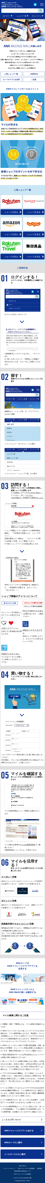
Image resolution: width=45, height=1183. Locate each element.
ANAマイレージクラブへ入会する (19, 1130)
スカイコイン (20, 923)
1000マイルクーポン (10, 654)
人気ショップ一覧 (11, 74)
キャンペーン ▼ (37, 16)
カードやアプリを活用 (11, 79)
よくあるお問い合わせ (11, 1119)
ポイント (5, 900)
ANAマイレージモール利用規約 (26, 1168)
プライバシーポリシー (9, 1168)
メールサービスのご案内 (14, 1154)
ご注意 (33, 79)
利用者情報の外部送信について (22, 1171)
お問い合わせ (22, 1165)
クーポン (5, 877)
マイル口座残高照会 (27, 845)
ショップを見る (11, 212)
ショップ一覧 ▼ (22, 16)
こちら (30, 495)
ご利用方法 (34, 74)
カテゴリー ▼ (7, 16)
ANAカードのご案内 (13, 1142)
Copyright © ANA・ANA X (22, 1180)
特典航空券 (6, 923)
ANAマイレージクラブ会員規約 (22, 1174)
